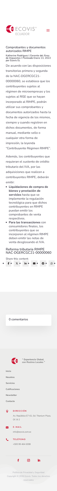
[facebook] (8, 263)
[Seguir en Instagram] (28, 460)
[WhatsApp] (52, 263)
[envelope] (34, 263)
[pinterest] (43, 263)
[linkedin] (25, 263)
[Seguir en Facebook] (18, 460)
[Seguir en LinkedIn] (38, 460)
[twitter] (17, 263)
